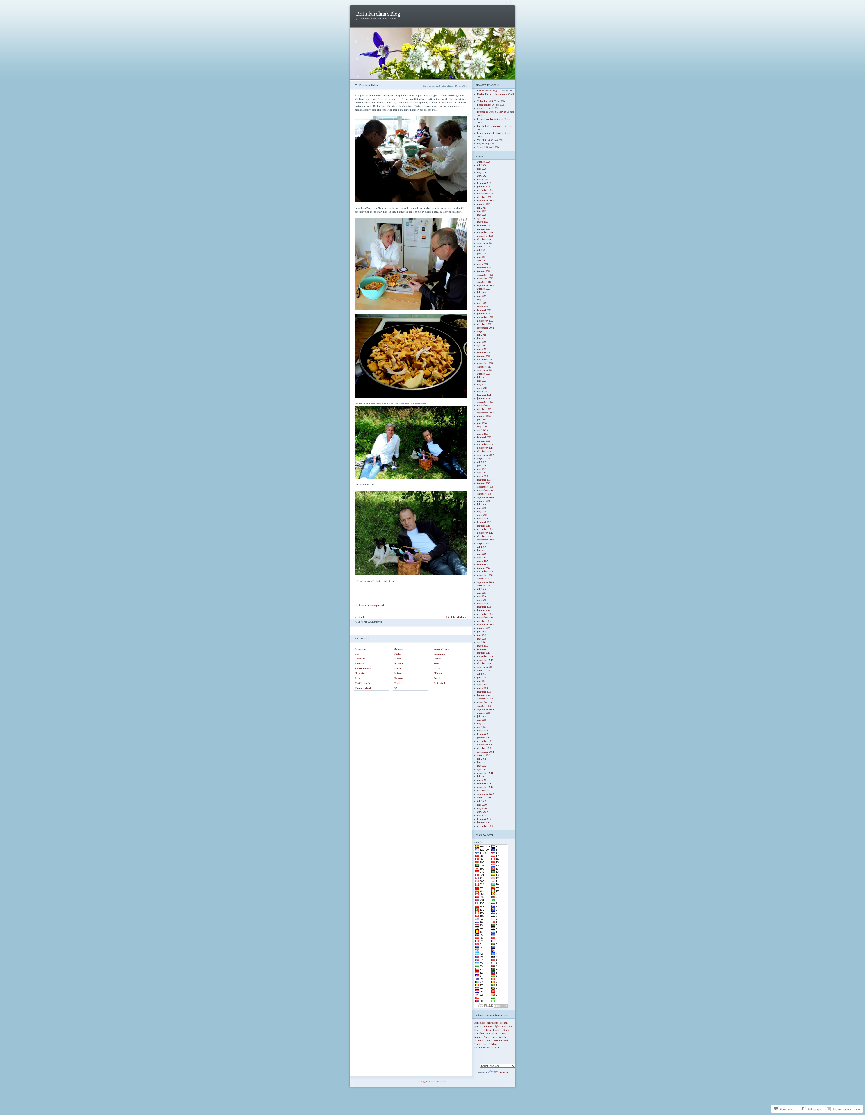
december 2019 (485, 444)
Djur (357, 653)
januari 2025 (483, 228)
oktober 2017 (484, 536)
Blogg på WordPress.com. (432, 1081)
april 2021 (482, 387)
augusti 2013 (483, 712)
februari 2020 (484, 437)
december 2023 (485, 274)
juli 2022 (481, 334)
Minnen (438, 673)
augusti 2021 (483, 373)
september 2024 (485, 243)
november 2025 (485, 193)
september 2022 (485, 327)
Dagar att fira (441, 648)
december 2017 (485, 529)
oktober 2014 (484, 663)
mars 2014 (482, 688)
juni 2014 (481, 677)
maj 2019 (481, 469)
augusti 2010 (483, 797)
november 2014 (485, 660)
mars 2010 (482, 815)
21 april (481, 147)
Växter (398, 688)
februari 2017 (484, 564)
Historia (438, 658)
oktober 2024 (484, 239)
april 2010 (482, 811)
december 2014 (485, 656)
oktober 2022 (484, 324)
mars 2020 (482, 433)
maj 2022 (481, 342)
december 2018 (485, 486)
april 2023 (482, 303)
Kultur (397, 668)
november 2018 (485, 490)
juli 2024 (481, 250)
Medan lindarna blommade (492, 94)
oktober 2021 (484, 366)
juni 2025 (481, 211)
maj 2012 (481, 765)
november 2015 (485, 617)
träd (484, 1043)
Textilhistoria (362, 683)
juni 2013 (481, 719)
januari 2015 (483, 652)
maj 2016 (481, 596)
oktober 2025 (484, 197)
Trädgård (439, 683)
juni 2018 (481, 507)
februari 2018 (484, 522)
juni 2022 (481, 338)
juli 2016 (481, 589)
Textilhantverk (500, 1040)
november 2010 (485, 787)
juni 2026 (481, 168)
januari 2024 (483, 271)
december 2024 (485, 232)
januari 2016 (483, 610)
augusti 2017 (483, 543)
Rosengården (484, 104)
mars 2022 (482, 348)
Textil (437, 678)
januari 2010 (483, 822)
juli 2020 (481, 419)
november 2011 (485, 773)
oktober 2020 (484, 409)
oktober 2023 (484, 281)
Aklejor (481, 108)
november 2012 (485, 744)
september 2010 (485, 794)
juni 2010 (481, 804)
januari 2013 (483, 737)
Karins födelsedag (487, 90)
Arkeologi (360, 648)
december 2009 (485, 825)
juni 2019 (481, 465)
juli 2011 (481, 776)
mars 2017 (482, 560)
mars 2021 (482, 391)
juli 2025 (481, 207)
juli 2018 (481, 504)
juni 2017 (481, 550)
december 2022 (485, 317)
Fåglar (397, 653)
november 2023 (485, 278)
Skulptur (503, 1037)
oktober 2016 (484, 578)
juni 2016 (481, 592)
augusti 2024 (483, 246)
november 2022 (485, 320)
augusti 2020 (483, 416)
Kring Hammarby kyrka (490, 133)
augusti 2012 (483, 755)
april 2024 (482, 260)
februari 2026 (484, 183)
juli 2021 (481, 377)
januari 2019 (483, 483)
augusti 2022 (483, 331)
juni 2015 (481, 635)
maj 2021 (481, 384)
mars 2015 (482, 645)
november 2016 (485, 575)
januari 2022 (483, 356)
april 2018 (482, 514)
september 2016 (485, 582)
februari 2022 (484, 352)
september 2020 (485, 412)
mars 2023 (482, 306)
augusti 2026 (483, 161)
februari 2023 (484, 310)
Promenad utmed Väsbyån (491, 111)
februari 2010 (484, 819)
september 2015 (485, 624)
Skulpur (478, 1040)
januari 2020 (483, 440)
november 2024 (485, 235)
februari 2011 (484, 783)
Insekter (398, 663)
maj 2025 (481, 214)
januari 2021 (483, 398)
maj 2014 (481, 681)
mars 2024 (482, 264)
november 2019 (485, 447)
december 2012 (485, 741)
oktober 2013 (484, 705)
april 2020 (482, 430)
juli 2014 (481, 673)
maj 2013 (481, 723)
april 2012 (482, 769)
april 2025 (482, 218)
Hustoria (359, 663)
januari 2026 (483, 186)
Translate (504, 1072)
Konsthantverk (363, 668)
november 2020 (485, 405)
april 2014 (482, 684)
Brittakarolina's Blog (378, 14)
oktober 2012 (484, 748)
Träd (397, 683)
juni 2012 (481, 762)
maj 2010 (481, 808)
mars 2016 (482, 603)
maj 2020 (481, 426)
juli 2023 (481, 292)
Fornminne (439, 653)
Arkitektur (492, 1022)
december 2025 (485, 189)
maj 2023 (481, 299)
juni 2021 (481, 380)
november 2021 (485, 363)
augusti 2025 (483, 204)
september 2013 (485, 709)
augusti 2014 (483, 670)
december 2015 (485, 614)
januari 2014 (483, 695)
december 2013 (485, 698)
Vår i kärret (483, 140)
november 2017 (485, 532)
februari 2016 (484, 606)
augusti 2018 (483, 501)
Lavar (437, 668)
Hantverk (360, 658)
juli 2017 (481, 546)
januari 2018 (483, 525)
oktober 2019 (484, 451)
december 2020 (485, 401)
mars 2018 (482, 518)
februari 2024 (484, 267)
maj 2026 (481, 172)
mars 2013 (482, 730)
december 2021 (485, 359)
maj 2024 (481, 257)
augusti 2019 (483, 458)
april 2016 (482, 599)
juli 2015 (481, 631)
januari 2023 (483, 313)
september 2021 (485, 370)
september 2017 (485, 539)
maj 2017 (481, 553)
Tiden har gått (485, 101)
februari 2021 (484, 394)
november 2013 (485, 702)
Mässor (398, 673)
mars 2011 (482, 780)
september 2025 (485, 200)
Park (357, 678)
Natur (487, 1037)
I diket (360, 616)
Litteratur (360, 673)
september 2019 (485, 455)
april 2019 (482, 472)
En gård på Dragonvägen (490, 126)
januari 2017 (483, 568)
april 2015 (482, 642)
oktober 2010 (484, 790)
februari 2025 (484, 225)
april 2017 (482, 557)
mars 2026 (482, 179)
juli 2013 (481, 716)
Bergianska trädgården (490, 119)
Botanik (398, 648)
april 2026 (482, 175)
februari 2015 (484, 649)
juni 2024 (481, 253)
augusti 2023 (483, 288)
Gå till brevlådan (455, 616)
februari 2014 (484, 691)
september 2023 (485, 285)
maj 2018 (481, 511)
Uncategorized (376, 605)
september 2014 (485, 666)
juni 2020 (481, 423)
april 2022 (482, 345)
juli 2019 (481, 462)
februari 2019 (484, 479)
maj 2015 (481, 638)
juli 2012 (481, 758)
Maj (479, 143)
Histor (397, 658)
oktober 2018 (484, 493)
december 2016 (485, 571)
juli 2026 (481, 165)
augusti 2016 (483, 585)
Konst (437, 663)
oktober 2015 (484, 621)
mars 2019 (482, 476)
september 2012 (485, 751)
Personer (399, 678)
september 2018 (485, 497)
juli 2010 (481, 801)
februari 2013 (484, 734)
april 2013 (482, 727)
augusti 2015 (483, 628)
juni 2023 (481, 296)
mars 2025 (482, 221)
